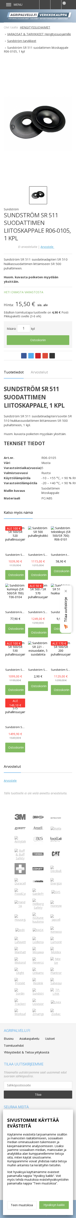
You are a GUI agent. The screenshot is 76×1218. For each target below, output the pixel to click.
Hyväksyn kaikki (54, 1205)
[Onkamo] (38, 973)
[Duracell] (20, 883)
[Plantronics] (56, 973)
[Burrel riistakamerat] (38, 854)
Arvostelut (39, 372)
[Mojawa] (38, 952)
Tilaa (38, 1094)
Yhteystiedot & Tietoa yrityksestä (26, 1052)
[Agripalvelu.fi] (39, 15)
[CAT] (56, 857)
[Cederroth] (20, 873)
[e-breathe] (38, 883)
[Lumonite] (56, 942)
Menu (18, 5)
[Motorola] (20, 962)
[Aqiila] (56, 828)
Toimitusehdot (14, 1046)
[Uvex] (56, 1002)
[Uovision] (38, 1004)
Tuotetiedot (14, 372)
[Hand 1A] (20, 906)
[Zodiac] (56, 1014)
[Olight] (20, 973)
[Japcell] (56, 920)
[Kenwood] (56, 932)
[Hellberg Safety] (38, 908)
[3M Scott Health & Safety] (20, 828)
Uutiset (50, 1039)
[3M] (20, 819)
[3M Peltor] (56, 817)
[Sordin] (20, 993)
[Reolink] (38, 983)
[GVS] (56, 892)
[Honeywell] (56, 906)
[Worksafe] (20, 1014)
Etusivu (9, 1039)
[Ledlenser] (38, 942)
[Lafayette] (20, 942)
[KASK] (38, 930)
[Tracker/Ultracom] (20, 1004)
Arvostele (47, 247)
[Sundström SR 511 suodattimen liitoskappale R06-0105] (38, 124)
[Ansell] (38, 829)
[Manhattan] (20, 952)
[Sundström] (38, 993)
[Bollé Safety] (56, 844)
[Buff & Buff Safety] (20, 858)
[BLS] (38, 844)
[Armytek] (20, 841)
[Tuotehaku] (44, 4)
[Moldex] (56, 952)
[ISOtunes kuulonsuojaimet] (38, 921)
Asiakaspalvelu (29, 1039)
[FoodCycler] (20, 894)
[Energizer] (56, 883)
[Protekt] (20, 983)
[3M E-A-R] (38, 821)
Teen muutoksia (22, 1205)
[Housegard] (20, 920)
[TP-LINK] (56, 994)
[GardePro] (38, 894)
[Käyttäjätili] (55, 4)
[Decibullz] (56, 871)
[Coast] (38, 869)
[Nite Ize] (56, 963)
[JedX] (20, 930)
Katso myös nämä (18, 512)
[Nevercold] (38, 962)
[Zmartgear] (38, 1014)
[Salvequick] (56, 983)
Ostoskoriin (38, 340)
